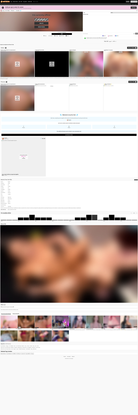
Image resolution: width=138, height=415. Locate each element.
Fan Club (17, 10)
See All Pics (132, 81)
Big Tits (9, 201)
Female (9, 186)
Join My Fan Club (69, 134)
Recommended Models (6, 313)
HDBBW (14, 353)
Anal (37, 345)
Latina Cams (11, 309)
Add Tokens (64, 32)
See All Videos (132, 47)
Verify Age (134, 7)
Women (9, 192)
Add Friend (62, 35)
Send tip (41, 23)
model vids (30, 1)
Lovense (31, 345)
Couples (9, 194)
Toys (33, 345)
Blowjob (12, 345)
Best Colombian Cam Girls (12, 209)
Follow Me (135, 179)
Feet (14, 345)
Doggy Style (20, 347)
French (9, 190)
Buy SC (68, 35)
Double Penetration (22, 348)
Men (1, 194)
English (9, 189)
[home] (5, 1)
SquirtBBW (28, 353)
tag (11, 1)
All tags (32, 353)
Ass (16, 345)
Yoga (31, 348)
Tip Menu (51, 35)
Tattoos (9, 203)
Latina (28, 345)
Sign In (127, 1)
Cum (35, 345)
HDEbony (18, 353)
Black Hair (9, 197)
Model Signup (134, 4)
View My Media (41, 27)
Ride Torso (34, 348)
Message (56, 35)
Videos (8, 10)
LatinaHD (23, 353)
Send (136, 33)
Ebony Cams (16, 309)
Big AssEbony (3, 353)
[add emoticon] (134, 34)
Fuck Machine (28, 348)
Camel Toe (33, 347)
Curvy (9, 200)
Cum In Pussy (38, 347)
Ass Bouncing (24, 347)
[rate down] (114, 41)
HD (9, 345)
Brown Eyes (10, 198)
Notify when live (41, 19)
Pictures (13, 10)
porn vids (20, 1)
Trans (2, 195)
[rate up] (110, 41)
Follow (45, 35)
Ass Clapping (29, 347)
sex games (25, 1)
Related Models (16, 313)
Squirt (17, 348)
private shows (15, 1)
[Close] (137, 10)
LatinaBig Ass (9, 353)
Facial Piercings (3, 204)
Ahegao (7, 345)
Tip (62, 34)
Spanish (2, 190)
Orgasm (14, 348)
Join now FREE (134, 1)
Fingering (15, 347)
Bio (6, 10)
